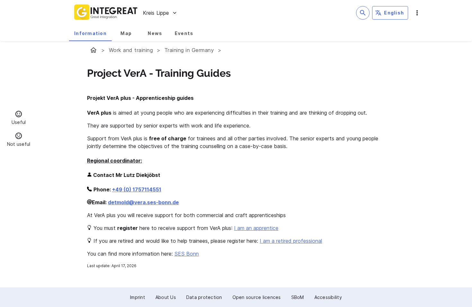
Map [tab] (126, 33)
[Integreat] (106, 12)
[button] (19, 118)
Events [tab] (184, 33)
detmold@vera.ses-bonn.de (143, 202)
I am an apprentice (256, 228)
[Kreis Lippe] (93, 50)
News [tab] (155, 33)
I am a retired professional (291, 241)
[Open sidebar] (417, 12)
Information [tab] (90, 33)
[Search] (363, 13)
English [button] (394, 12)
